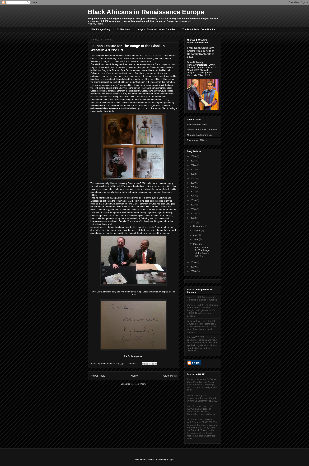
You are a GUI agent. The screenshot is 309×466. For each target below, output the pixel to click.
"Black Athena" (134, 221)
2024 (193, 165)
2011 (193, 222)
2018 (193, 191)
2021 (193, 178)
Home (134, 375)
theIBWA (148, 58)
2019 (193, 187)
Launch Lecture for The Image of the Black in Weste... (201, 251)
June (196, 239)
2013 (193, 213)
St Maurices (123, 29)
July (195, 235)
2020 (193, 182)
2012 (193, 218)
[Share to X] (149, 363)
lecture (139, 55)
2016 (193, 200)
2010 (193, 262)
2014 (193, 209)
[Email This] (143, 363)
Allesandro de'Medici (197, 124)
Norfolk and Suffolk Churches (202, 129)
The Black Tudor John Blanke (198, 29)
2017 (193, 196)
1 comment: (132, 363)
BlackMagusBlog (100, 29)
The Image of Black (197, 140)
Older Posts (170, 375)
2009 (193, 266)
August (197, 230)
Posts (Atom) (140, 384)
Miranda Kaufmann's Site (200, 135)
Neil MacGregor (100, 70)
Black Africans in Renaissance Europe (146, 11)
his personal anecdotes (101, 96)
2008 (193, 271)
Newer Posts (97, 375)
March (196, 244)
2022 (193, 174)
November (199, 226)
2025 (193, 160)
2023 (193, 169)
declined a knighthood (104, 79)
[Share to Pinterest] (155, 363)
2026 (193, 156)
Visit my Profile (95, 23)
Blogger (170, 459)
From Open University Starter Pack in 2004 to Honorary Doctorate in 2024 (200, 52)
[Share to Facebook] (152, 363)
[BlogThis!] (146, 363)
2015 (193, 204)
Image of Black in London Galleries (156, 29)
